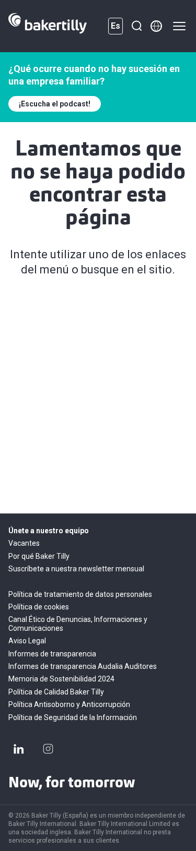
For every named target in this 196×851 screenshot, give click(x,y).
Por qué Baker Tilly (39, 556)
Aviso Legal (27, 641)
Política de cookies (38, 607)
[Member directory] (156, 26)
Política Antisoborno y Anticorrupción (69, 704)
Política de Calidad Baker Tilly (56, 692)
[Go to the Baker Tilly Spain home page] (47, 26)
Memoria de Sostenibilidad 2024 (61, 679)
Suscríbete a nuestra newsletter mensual (76, 569)
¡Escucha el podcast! (54, 104)
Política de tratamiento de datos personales (80, 594)
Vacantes (24, 543)
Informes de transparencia (52, 654)
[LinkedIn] (18, 748)
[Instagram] (48, 748)
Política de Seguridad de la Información (72, 717)
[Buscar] (136, 26)
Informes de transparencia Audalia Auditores (82, 666)
